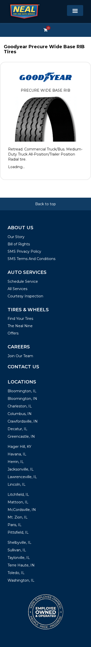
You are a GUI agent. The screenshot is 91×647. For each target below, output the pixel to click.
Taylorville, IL (19, 557)
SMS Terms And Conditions (31, 258)
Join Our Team (20, 356)
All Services (17, 289)
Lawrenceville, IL (22, 477)
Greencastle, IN (21, 436)
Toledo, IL (16, 573)
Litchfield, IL (18, 494)
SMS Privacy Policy (24, 251)
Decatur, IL (17, 429)
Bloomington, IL (22, 391)
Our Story (16, 237)
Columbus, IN (20, 413)
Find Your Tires (20, 318)
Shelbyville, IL (19, 542)
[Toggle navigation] (75, 10)
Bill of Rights (19, 244)
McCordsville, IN (22, 509)
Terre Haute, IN (21, 565)
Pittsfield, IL (18, 532)
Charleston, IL (20, 406)
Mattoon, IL (18, 502)
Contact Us (23, 367)
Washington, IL (21, 580)
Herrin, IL (16, 461)
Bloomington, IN (22, 398)
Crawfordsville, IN (23, 421)
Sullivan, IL (17, 550)
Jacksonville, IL (21, 469)
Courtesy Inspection (25, 296)
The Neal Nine (20, 326)
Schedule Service (23, 281)
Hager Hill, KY (19, 446)
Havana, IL (17, 454)
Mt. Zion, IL (18, 517)
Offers (13, 333)
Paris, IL (14, 525)
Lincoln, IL (17, 484)
